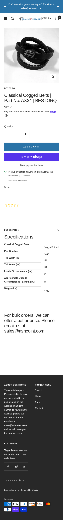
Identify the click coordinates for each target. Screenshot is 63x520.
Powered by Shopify (29, 490)
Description (11, 230)
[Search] (12, 18)
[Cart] (57, 18)
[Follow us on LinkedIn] (24, 466)
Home (38, 396)
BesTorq (9, 88)
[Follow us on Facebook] (8, 466)
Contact (39, 408)
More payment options (31, 165)
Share (7, 187)
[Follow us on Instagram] (16, 466)
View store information (17, 181)
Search (38, 390)
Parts (37, 402)
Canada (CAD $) (13, 480)
